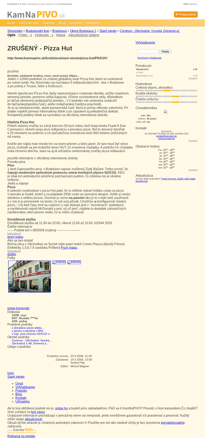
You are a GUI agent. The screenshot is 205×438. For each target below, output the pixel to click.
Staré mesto (108, 31)
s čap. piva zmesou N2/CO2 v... (32, 333)
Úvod (11, 23)
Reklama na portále (21, 436)
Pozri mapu (69, 247)
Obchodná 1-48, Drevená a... (30, 343)
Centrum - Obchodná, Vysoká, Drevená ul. (150, 31)
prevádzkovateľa (173, 422)
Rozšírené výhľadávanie (149, 58)
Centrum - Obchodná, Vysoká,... (32, 340)
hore (10, 373)
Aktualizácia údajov (83, 35)
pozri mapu (15, 237)
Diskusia (44, 35)
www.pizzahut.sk (166, 138)
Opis (11, 35)
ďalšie (11, 254)
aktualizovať (33, 419)
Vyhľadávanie (29, 23)
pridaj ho (61, 408)
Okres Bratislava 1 (83, 31)
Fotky (25, 35)
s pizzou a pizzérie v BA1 (27, 330)
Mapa (60, 35)
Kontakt (75, 23)
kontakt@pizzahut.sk (166, 136)
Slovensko (14, 31)
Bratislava (59, 31)
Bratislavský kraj (37, 31)
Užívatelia (93, 23)
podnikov (190, 4)
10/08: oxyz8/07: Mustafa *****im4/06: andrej (25, 318)
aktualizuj (193, 78)
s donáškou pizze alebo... (28, 327)
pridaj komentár (18, 308)
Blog (62, 23)
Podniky (49, 23)
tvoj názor (38, 412)
